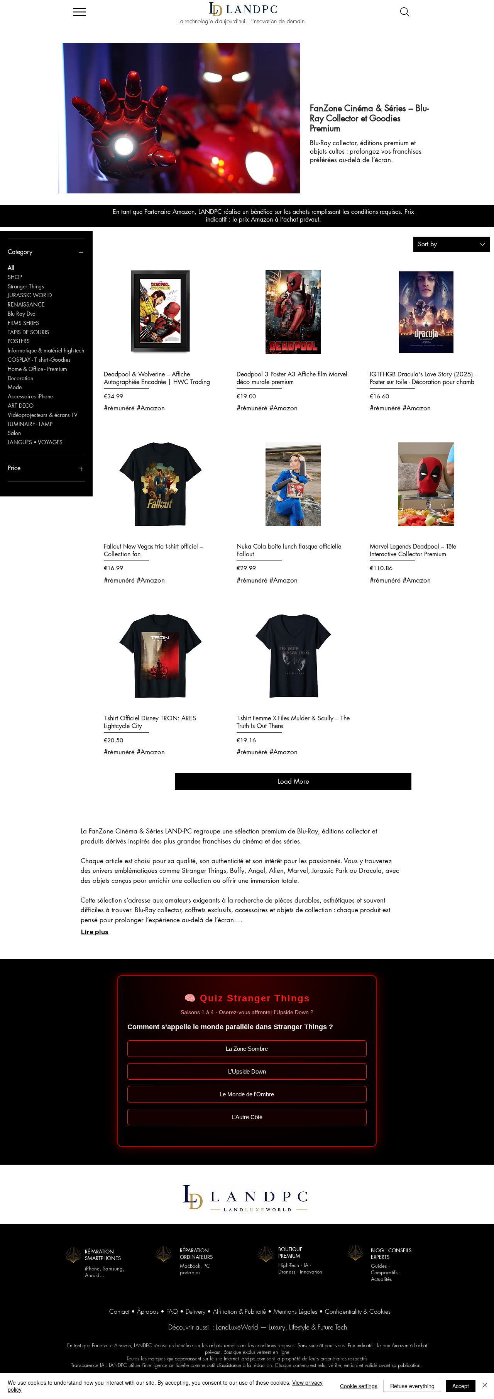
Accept (460, 1386)
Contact (119, 1311)
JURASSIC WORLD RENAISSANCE (30, 299)
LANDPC (252, 9)
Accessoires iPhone (30, 396)
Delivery (195, 1311)
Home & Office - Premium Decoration (37, 373)
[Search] (404, 12)
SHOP (15, 277)
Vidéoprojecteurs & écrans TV (43, 414)
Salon (14, 433)
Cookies (380, 1311)
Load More (293, 781)
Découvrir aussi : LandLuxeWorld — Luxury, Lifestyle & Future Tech (257, 1327)
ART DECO (21, 405)
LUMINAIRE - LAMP (30, 424)
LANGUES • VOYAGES (35, 442)
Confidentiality (343, 1311)
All (11, 267)
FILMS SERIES (23, 323)
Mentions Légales (295, 1311)
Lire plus (94, 932)
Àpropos (148, 1311)
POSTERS (19, 341)
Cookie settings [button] (358, 1386)
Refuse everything (412, 1386)
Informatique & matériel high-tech (46, 350)
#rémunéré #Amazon (134, 408)
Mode (15, 387)
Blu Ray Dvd (22, 313)
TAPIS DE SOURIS (28, 332)
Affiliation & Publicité (239, 1311)
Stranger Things (26, 286)
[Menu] (79, 12)
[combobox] (451, 244)
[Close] (484, 1386)
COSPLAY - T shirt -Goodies (39, 359)
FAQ (172, 1311)
